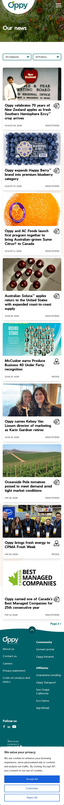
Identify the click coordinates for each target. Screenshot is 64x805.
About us (8, 649)
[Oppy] (18, 6)
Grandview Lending (48, 675)
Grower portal (45, 649)
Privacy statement (14, 670)
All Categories (12, 57)
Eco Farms (42, 700)
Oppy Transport (46, 682)
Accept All (32, 779)
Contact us (10, 656)
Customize (32, 788)
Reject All (32, 797)
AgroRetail (42, 708)
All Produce (41, 57)
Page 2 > (55, 623)
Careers (7, 663)
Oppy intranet (45, 656)
